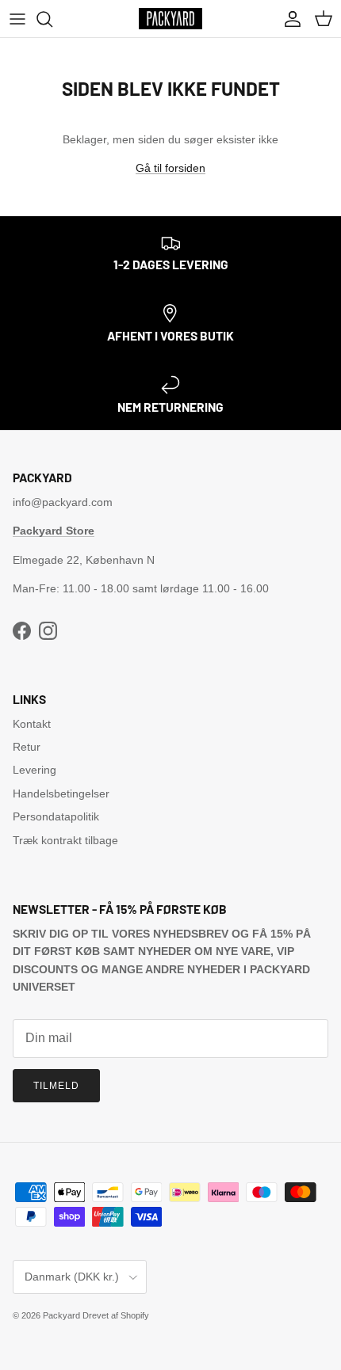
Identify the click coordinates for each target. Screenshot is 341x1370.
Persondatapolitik (56, 816)
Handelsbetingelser (61, 793)
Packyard (61, 1315)
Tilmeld (56, 1085)
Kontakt (32, 723)
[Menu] (17, 19)
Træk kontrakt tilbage (65, 840)
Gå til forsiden (170, 168)
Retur (26, 746)
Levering (34, 769)
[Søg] (52, 19)
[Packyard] (170, 18)
